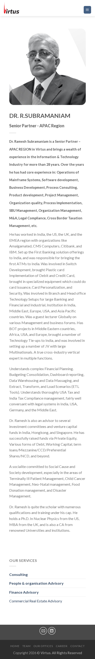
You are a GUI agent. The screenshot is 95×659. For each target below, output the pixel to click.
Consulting (18, 574)
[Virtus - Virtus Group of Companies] (26, 8)
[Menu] (87, 10)
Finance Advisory (24, 592)
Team (26, 646)
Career (62, 646)
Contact (77, 646)
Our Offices (43, 646)
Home (14, 646)
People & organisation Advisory (36, 583)
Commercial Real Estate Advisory (35, 601)
